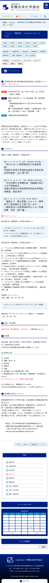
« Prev (18, 444)
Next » (26, 444)
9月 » (36, 533)
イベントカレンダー (13, 70)
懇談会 (20, 63)
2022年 (35, 43)
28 (30, 527)
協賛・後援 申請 (14, 494)
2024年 (20, 43)
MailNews (9, 16)
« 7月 (12, 533)
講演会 (13, 63)
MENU (46, 7)
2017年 (28, 46)
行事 (24, 455)
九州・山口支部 (30, 55)
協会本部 (6, 51)
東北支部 (25, 51)
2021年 (43, 43)
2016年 (35, 46)
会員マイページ (22, 16)
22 (37, 524)
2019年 (13, 46)
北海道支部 (15, 51)
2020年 (5, 46)
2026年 (5, 43)
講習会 (5, 63)
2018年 (20, 46)
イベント (43, 444)
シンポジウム (16, 60)
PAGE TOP (26, 581)
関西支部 (6, 55)
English (35, 16)
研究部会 (6, 60)
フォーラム (27, 60)
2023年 (28, 43)
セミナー (37, 60)
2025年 (13, 43)
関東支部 (34, 51)
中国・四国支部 (17, 55)
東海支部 (43, 51)
